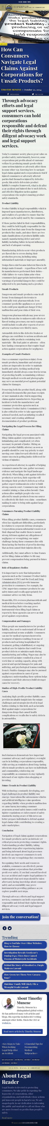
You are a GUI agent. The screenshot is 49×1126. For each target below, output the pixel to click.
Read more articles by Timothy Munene (22, 1031)
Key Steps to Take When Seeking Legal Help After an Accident (11, 1048)
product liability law (27, 1060)
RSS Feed (20, 2)
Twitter (28, 2)
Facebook (25, 2)
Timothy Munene (11, 89)
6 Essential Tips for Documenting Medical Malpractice (34, 1048)
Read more (7, 1117)
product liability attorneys (19, 1060)
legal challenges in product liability (19, 793)
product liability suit (14, 1063)
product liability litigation (6, 1063)
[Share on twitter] (9, 928)
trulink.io (6, 1023)
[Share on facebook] (4, 928)
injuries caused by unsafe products (7, 1060)
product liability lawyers (36, 1060)
